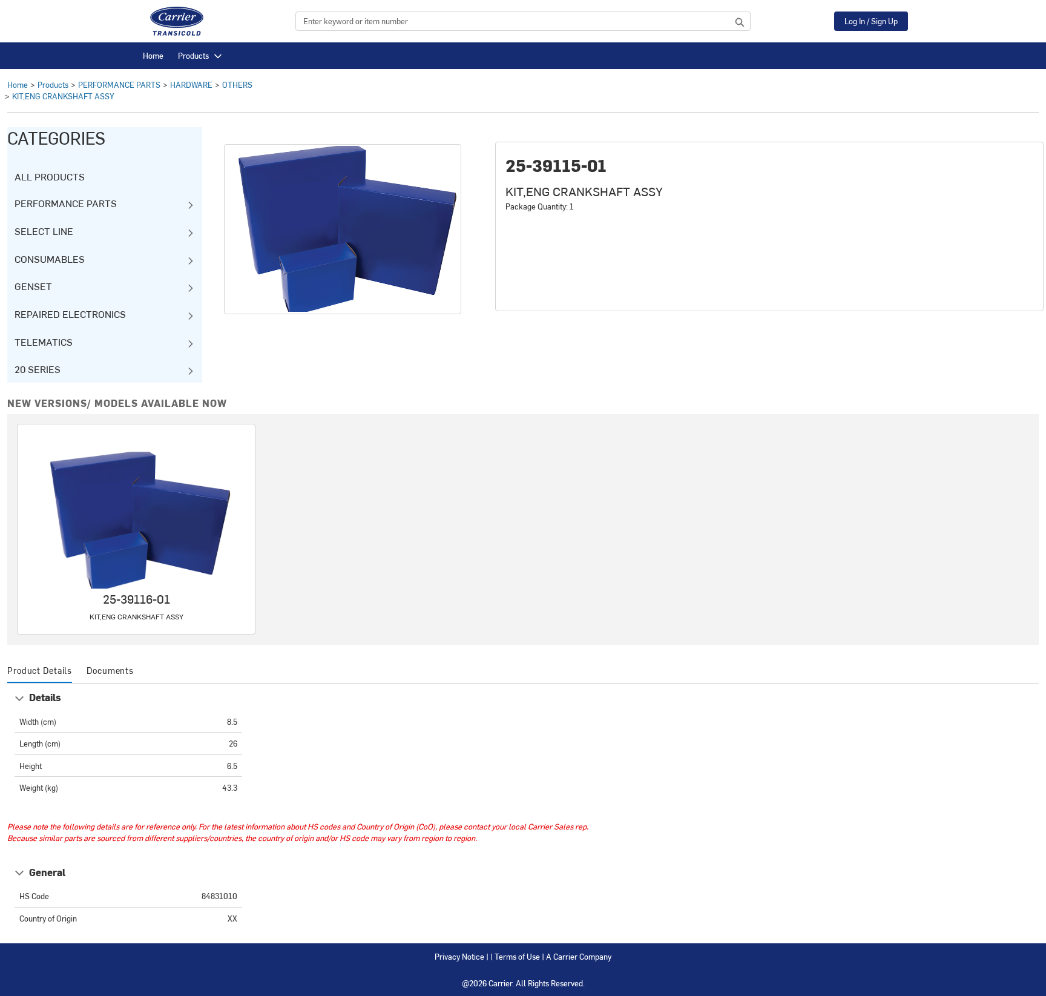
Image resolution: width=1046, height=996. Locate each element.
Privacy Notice (459, 956)
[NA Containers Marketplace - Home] (176, 21)
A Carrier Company (578, 956)
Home (153, 55)
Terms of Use (517, 956)
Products (193, 55)
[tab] (39, 671)
